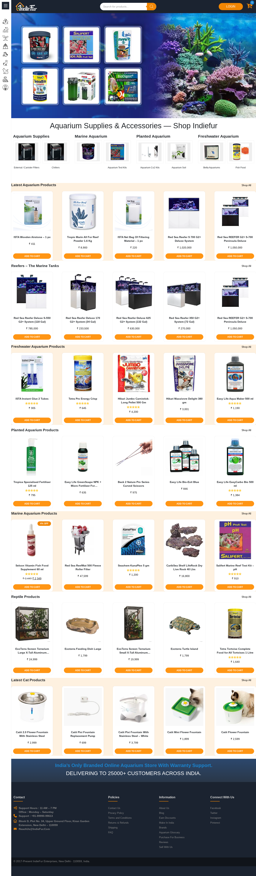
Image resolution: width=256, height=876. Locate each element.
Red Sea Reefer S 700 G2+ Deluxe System (184, 239)
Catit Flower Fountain (235, 732)
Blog (161, 813)
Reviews (163, 842)
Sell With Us (166, 847)
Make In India (166, 822)
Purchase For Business (172, 837)
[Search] (151, 6)
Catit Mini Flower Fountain (184, 732)
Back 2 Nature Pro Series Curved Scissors (133, 484)
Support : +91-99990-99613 (36, 815)
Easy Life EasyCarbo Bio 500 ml (235, 484)
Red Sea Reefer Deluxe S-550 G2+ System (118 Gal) (32, 319)
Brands (163, 827)
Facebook (215, 808)
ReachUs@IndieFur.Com (34, 828)
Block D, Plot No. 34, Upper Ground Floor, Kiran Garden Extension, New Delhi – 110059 (54, 823)
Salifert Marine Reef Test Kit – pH (235, 567)
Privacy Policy (116, 813)
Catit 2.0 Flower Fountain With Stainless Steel (32, 734)
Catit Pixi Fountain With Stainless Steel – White (133, 734)
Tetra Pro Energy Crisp (83, 398)
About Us (164, 808)
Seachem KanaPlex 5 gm (133, 565)
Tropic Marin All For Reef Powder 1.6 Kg (83, 239)
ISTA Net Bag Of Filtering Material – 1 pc (133, 239)
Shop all (246, 185)
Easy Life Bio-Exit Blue (184, 482)
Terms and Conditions (120, 817)
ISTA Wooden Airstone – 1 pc (32, 237)
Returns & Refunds (118, 822)
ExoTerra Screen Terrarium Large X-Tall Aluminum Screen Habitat (32, 650)
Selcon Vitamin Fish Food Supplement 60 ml (32, 567)
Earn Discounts (167, 817)
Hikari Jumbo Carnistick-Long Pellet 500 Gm (133, 400)
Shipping (113, 827)
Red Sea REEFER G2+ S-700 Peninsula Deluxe (235, 239)
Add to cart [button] (32, 256)
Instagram (215, 817)
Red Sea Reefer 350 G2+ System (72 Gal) (184, 319)
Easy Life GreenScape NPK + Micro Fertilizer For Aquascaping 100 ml (83, 484)
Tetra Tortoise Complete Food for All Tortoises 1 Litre (235, 650)
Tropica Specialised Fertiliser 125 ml (32, 484)
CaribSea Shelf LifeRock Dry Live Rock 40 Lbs (184, 567)
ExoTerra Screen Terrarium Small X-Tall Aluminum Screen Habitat (133, 650)
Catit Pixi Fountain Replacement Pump (82, 734)
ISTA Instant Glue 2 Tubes (32, 398)
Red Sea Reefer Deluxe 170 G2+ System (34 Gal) (83, 319)
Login (230, 6)
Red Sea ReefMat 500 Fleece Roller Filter (83, 567)
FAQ (110, 832)
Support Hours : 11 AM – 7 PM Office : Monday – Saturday (38, 810)
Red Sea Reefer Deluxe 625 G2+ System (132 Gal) (133, 319)
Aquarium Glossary (169, 832)
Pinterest (215, 822)
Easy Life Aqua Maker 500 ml (235, 398)
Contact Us (114, 808)
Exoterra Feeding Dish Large (83, 648)
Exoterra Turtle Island (184, 648)
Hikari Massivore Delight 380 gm (184, 400)
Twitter (213, 813)
